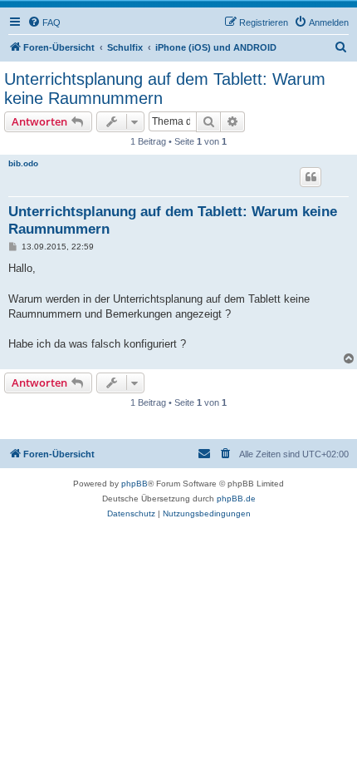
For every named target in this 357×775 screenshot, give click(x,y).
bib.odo (23, 163)
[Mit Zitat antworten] (310, 177)
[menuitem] (44, 22)
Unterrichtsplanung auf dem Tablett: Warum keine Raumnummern (164, 88)
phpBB (134, 483)
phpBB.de (236, 498)
